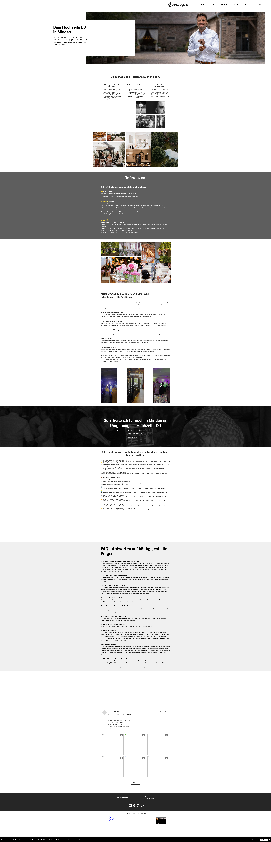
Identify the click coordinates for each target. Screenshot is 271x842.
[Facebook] (134, 805)
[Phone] (68, 51)
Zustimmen (263, 839)
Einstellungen (255, 839)
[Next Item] (175, 149)
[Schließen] (269, 840)
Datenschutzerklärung (84, 839)
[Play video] (109, 385)
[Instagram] (138, 805)
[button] (224, 5)
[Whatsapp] (142, 805)
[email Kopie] (130, 805)
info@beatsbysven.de (122, 797)
